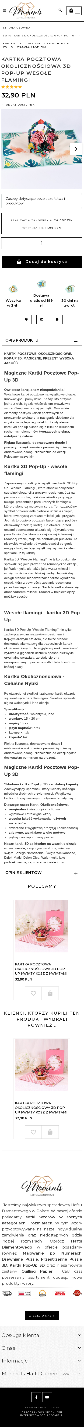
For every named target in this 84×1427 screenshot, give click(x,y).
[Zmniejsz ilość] (5, 243)
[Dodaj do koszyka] (50, 993)
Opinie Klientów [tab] (23, 872)
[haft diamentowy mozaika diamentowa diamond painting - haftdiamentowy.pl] (25, 10)
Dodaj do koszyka (46, 261)
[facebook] (36, 1397)
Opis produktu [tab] (21, 340)
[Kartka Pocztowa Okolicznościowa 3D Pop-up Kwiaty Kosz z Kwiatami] (41, 929)
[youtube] (47, 1397)
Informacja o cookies (42, 1407)
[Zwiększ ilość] (78, 243)
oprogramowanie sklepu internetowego (41, 1414)
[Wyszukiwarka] (60, 10)
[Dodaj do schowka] (33, 993)
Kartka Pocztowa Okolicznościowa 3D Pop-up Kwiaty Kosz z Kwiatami (41, 969)
